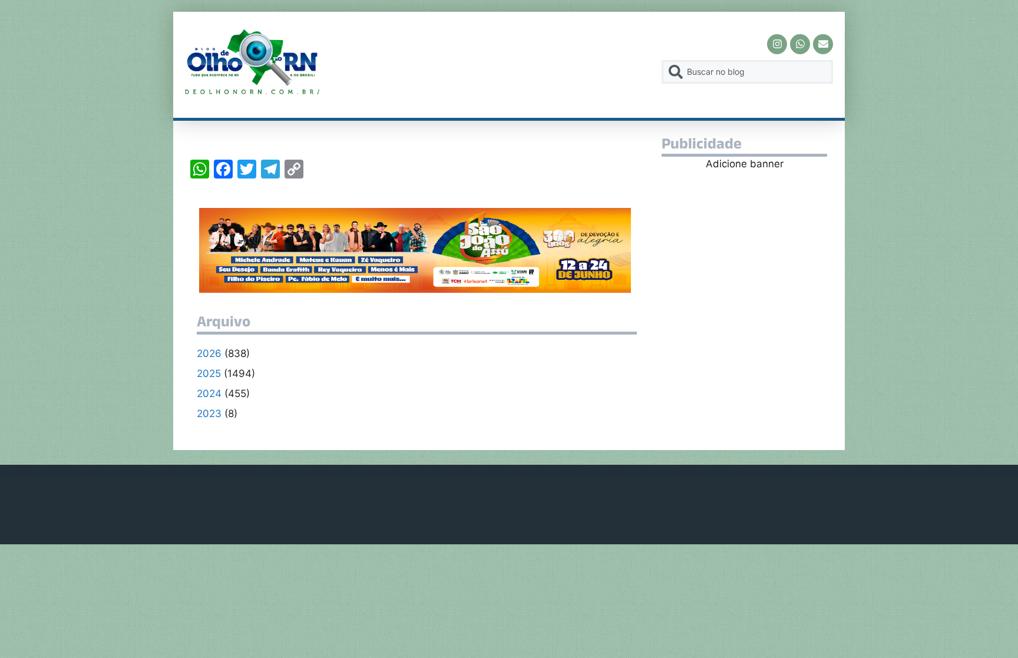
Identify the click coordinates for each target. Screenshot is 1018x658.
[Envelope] (823, 44)
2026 (209, 353)
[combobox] (747, 72)
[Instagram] (777, 44)
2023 (209, 413)
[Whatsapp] (800, 44)
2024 (209, 393)
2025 (209, 373)
